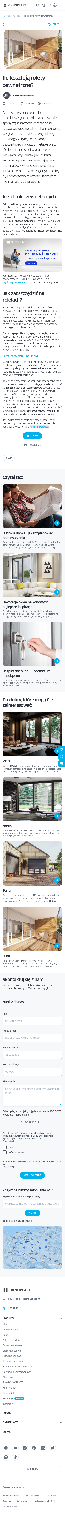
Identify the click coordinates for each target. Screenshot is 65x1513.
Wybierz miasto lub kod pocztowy (21, 1196)
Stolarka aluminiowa (13, 1361)
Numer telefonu (12, 1047)
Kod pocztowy (11, 1064)
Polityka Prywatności (11, 1496)
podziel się (35, 445)
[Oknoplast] (14, 5)
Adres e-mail (10, 1030)
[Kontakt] (43, 5)
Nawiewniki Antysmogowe (17, 1371)
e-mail (10, 1147)
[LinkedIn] (43, 1448)
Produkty (8, 1318)
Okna (5, 1324)
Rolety (8, 458)
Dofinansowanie (23, 1501)
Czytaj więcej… (9, 1141)
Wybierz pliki (32, 1122)
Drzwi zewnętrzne (12, 1345)
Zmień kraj (32, 1469)
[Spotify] (6, 1457)
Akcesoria (8, 1377)
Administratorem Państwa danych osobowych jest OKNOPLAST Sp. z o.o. (32, 1164)
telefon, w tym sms (16, 1152)
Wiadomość (9, 1081)
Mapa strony (51, 1496)
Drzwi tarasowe (11, 1329)
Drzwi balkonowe (12, 1355)
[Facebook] (6, 1448)
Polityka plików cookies (12, 1506)
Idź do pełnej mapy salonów (16, 1221)
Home (4, 16)
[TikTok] (15, 1457)
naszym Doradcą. (39, 426)
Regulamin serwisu (32, 1496)
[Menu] (60, 5)
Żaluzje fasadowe (12, 1340)
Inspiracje (8, 1403)
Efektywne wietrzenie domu (17, 1366)
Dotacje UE (7, 1501)
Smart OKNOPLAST (12, 1382)
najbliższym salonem (14, 282)
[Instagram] (24, 1448)
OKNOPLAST (10, 1422)
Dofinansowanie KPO (43, 1501)
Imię (5, 1013)
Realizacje (13, 1398)
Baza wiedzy (14, 16)
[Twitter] (52, 1448)
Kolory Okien (9, 1387)
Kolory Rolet (9, 1393)
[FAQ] (55, 5)
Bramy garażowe (12, 1350)
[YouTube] (15, 1448)
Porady (7, 1413)
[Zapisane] (49, 5)
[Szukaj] (38, 5)
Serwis (6, 1432)
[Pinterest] (34, 1448)
